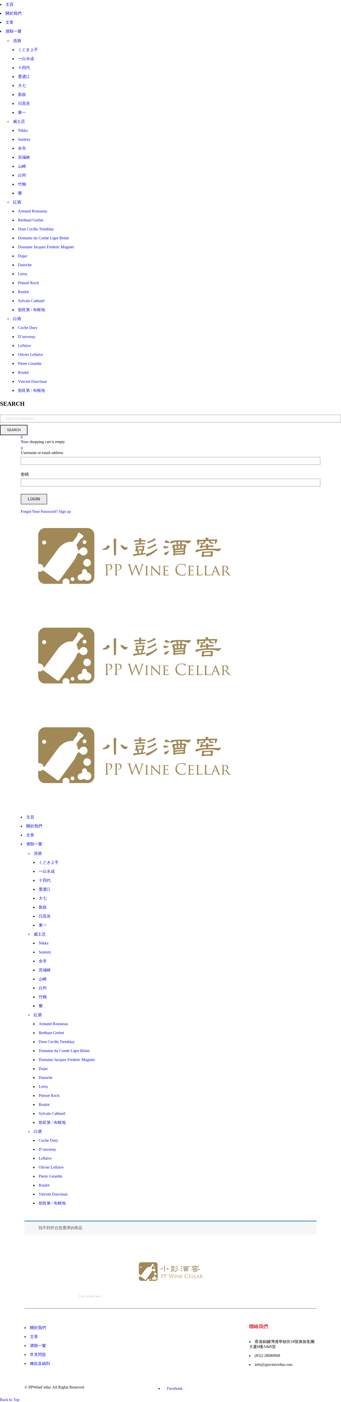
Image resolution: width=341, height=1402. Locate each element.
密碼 (25, 474)
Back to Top (9, 1400)
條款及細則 (40, 1363)
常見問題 (38, 1354)
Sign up (65, 511)
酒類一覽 (38, 1345)
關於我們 (38, 1328)
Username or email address (42, 453)
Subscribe (314, 1261)
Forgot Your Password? (39, 511)
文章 (34, 1337)
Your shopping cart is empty (43, 442)
